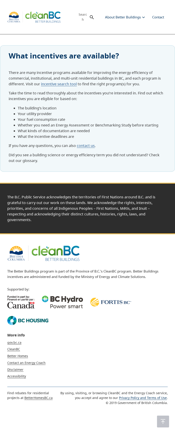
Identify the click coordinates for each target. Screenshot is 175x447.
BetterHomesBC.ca (38, 398)
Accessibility (16, 376)
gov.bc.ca (14, 342)
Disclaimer (15, 369)
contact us (86, 145)
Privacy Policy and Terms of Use (143, 398)
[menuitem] (122, 17)
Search (83, 17)
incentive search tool (59, 83)
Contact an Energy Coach (26, 363)
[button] (163, 421)
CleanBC (13, 349)
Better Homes (17, 356)
